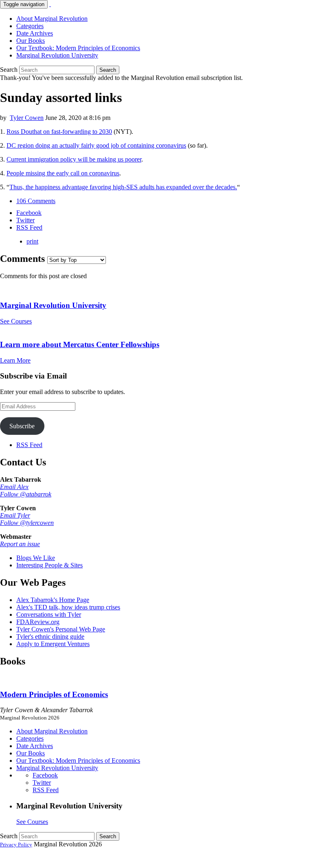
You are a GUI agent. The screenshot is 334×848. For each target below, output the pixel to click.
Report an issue (20, 543)
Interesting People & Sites (49, 565)
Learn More (15, 360)
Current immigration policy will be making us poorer (74, 159)
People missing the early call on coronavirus (63, 173)
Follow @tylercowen (27, 522)
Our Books (30, 40)
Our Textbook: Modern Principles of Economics (78, 47)
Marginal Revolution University (57, 55)
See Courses (16, 321)
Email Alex (14, 486)
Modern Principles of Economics (54, 694)
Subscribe (22, 426)
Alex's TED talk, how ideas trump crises (68, 607)
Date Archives (34, 33)
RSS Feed (29, 444)
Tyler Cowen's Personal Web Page (60, 629)
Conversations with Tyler (48, 614)
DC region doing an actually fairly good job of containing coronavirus (96, 145)
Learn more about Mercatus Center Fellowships (79, 344)
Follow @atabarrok (25, 494)
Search (9, 69)
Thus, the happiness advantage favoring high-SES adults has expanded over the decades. (123, 187)
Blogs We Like (35, 557)
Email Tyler (15, 515)
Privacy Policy (16, 844)
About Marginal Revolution (52, 18)
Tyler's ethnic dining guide (50, 636)
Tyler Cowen (27, 117)
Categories (30, 25)
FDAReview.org (37, 621)
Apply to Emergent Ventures (53, 643)
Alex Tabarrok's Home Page (52, 599)
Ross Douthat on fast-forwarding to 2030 (59, 131)
